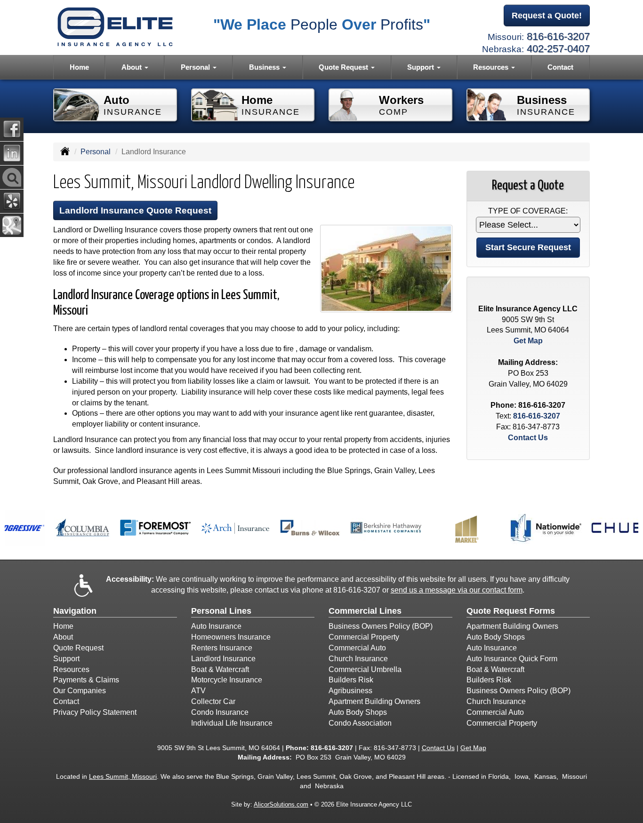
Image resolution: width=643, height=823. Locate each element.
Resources (71, 669)
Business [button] (265, 67)
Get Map (528, 341)
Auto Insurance (216, 626)
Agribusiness (350, 691)
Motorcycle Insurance (226, 680)
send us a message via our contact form (456, 590)
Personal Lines (221, 611)
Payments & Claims (86, 680)
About (63, 637)
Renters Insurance (221, 648)
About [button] (132, 67)
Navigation (74, 611)
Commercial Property (364, 637)
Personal (95, 152)
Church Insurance (358, 659)
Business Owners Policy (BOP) (381, 626)
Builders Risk (351, 680)
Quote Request (78, 648)
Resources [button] (491, 67)
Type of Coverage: (528, 211)
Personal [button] (196, 67)
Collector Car (213, 701)
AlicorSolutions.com (281, 804)
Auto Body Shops (358, 712)
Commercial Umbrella (365, 669)
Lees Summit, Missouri (123, 776)
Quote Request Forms (510, 611)
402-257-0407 (558, 49)
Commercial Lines (365, 611)
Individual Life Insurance (232, 723)
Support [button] (421, 67)
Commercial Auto (357, 648)
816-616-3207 (558, 36)
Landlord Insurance (223, 659)
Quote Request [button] (344, 67)
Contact (560, 67)
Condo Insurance (220, 712)
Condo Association (360, 723)
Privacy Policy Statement (95, 712)
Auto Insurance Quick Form (511, 659)
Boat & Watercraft (220, 669)
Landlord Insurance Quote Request (135, 210)
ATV (198, 691)
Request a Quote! (547, 15)
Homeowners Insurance (231, 637)
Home (79, 67)
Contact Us (528, 438)
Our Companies (79, 691)
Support (66, 659)
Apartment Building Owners (374, 701)
